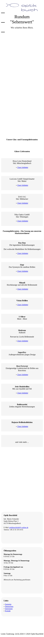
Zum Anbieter (22, 167)
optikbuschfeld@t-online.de (18, 527)
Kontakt (8, 611)
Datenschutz (9, 606)
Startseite (8, 604)
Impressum (9, 609)
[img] (22, 7)
